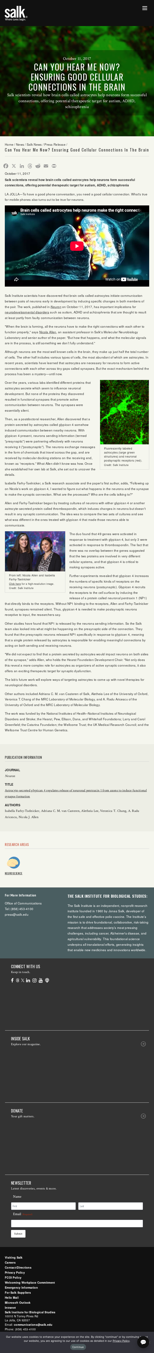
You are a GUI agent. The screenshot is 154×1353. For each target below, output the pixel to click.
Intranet (10, 1308)
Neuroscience (13, 873)
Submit (18, 1234)
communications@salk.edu (33, 1325)
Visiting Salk (14, 1257)
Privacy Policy (15, 1272)
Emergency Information (21, 1287)
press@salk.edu (16, 914)
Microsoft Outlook (18, 1302)
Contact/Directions (18, 1267)
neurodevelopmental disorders (27, 312)
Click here (15, 584)
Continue (78, 1347)
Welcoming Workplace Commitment (30, 1282)
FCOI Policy (13, 1277)
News (20, 144)
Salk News (34, 144)
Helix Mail (12, 1297)
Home (9, 144)
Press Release (55, 144)
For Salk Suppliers (18, 1292)
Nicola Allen (47, 332)
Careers (10, 1262)
